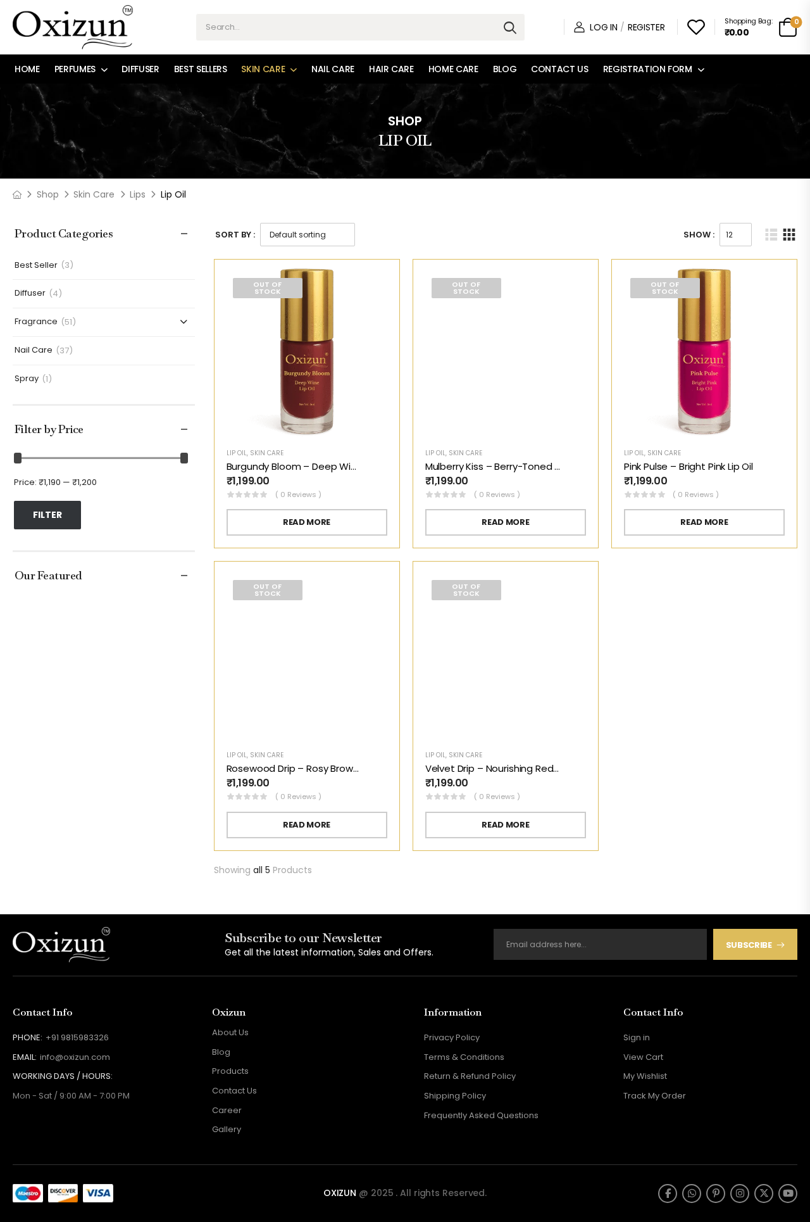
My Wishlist (645, 1076)
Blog (505, 69)
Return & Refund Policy (470, 1076)
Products (230, 1071)
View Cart (643, 1057)
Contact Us (560, 69)
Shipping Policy (455, 1096)
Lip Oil (237, 453)
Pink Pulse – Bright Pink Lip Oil (688, 466)
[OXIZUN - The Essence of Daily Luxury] (73, 27)
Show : (698, 235)
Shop (48, 194)
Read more (306, 522)
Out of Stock (267, 287)
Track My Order (654, 1096)
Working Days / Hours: (63, 1076)
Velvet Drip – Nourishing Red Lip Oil (503, 768)
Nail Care (332, 69)
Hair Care (391, 69)
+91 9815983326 (77, 1037)
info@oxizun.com (75, 1057)
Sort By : (235, 235)
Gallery (226, 1129)
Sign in (636, 1037)
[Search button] (510, 27)
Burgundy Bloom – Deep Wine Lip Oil (308, 466)
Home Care (453, 69)
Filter (47, 514)
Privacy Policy (452, 1037)
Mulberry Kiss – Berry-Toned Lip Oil (502, 466)
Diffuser (140, 69)
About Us (230, 1032)
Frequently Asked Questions (481, 1115)
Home (27, 69)
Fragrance (36, 322)
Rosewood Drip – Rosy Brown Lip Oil (307, 768)
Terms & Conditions (464, 1057)
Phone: (27, 1037)
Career (227, 1110)
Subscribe (749, 945)
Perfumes (75, 69)
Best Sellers (200, 69)
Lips (138, 194)
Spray (27, 379)
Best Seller (36, 265)
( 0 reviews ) (298, 494)
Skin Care (263, 69)
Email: (25, 1057)
